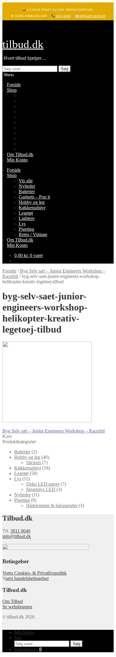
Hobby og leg (32, 116)
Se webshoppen (17, 606)
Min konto (24, 632)
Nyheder (27, 100)
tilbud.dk (22, 44)
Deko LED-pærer (42, 484)
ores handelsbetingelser (27, 578)
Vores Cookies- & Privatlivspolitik (34, 573)
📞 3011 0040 (61, 16)
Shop (12, 90)
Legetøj (26, 127)
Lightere (27, 133)
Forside (14, 84)
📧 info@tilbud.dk (90, 16)
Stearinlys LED (40, 489)
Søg (64, 69)
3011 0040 (20, 530)
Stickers (33, 462)
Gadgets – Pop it (34, 111)
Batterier (27, 106)
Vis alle (26, 95)
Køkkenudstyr (32, 122)
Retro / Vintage (33, 149)
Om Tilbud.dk (20, 154)
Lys (22, 138)
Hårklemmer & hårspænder (51, 505)
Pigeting (26, 143)
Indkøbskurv (28, 649)
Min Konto (17, 159)
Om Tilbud (12, 601)
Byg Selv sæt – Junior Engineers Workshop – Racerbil (53, 430)
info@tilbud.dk (16, 536)
